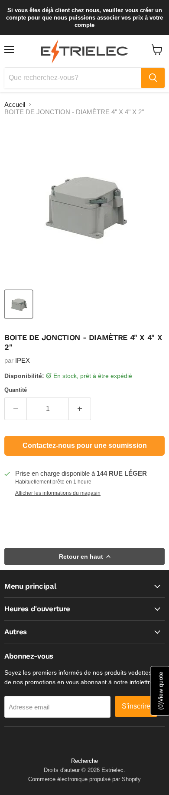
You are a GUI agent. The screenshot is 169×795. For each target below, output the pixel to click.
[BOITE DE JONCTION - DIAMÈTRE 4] (18, 304)
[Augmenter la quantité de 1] (80, 409)
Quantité (15, 390)
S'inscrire (136, 706)
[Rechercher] (153, 78)
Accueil (14, 104)
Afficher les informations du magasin (58, 493)
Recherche (84, 761)
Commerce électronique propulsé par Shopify (84, 779)
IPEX (22, 360)
